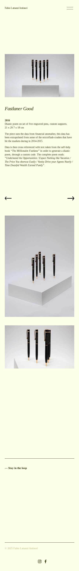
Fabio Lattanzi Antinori (16, 8)
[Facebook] (45, 561)
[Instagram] (40, 561)
